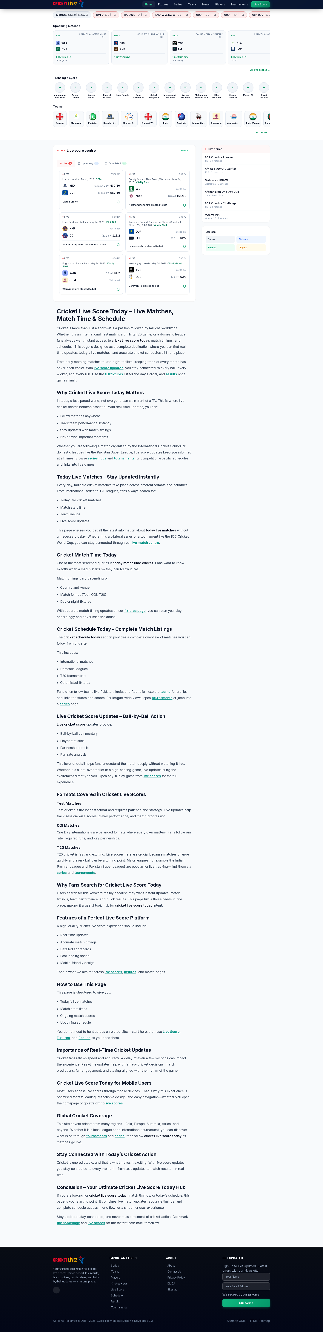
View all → (186, 150)
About (171, 1265)
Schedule (117, 1295)
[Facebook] (56, 1290)
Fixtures (63, 1038)
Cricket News (119, 1283)
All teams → (263, 132)
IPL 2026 (135, 14)
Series (211, 239)
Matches (72, 14)
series (65, 704)
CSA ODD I (264, 14)
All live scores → (260, 69)
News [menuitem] (206, 4)
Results (84, 1038)
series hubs (97, 458)
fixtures (130, 972)
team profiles (61, 1277)
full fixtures (114, 374)
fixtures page (135, 611)
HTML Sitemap (259, 1321)
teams (165, 692)
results (171, 374)
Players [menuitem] (220, 4)
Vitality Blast (142, 182)
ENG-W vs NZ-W (171, 14)
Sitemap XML (236, 1321)
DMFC (106, 14)
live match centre (145, 543)
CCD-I (206, 14)
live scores (152, 776)
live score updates (108, 368)
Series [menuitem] (178, 4)
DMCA (171, 1283)
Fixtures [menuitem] (163, 4)
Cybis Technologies (109, 1320)
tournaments (124, 458)
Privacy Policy (176, 1277)
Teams (115, 1271)
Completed (116, 163)
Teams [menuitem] (192, 4)
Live (67, 163)
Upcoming (90, 163)
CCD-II (234, 14)
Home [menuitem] (149, 4)
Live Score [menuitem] (260, 4)
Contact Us (174, 1271)
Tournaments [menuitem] (239, 4)
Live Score (171, 1032)
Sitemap (172, 1289)
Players (243, 247)
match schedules (78, 1273)
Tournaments (119, 1307)
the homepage (68, 1223)
